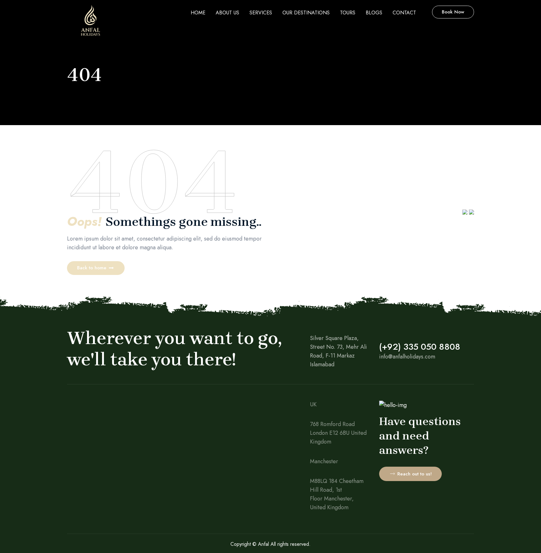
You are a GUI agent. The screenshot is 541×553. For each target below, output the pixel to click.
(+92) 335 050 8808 (419, 346)
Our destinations (306, 12)
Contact (404, 12)
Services (261, 12)
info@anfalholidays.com (407, 357)
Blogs (374, 12)
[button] (96, 268)
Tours (347, 12)
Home (198, 12)
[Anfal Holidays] (90, 23)
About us (227, 12)
